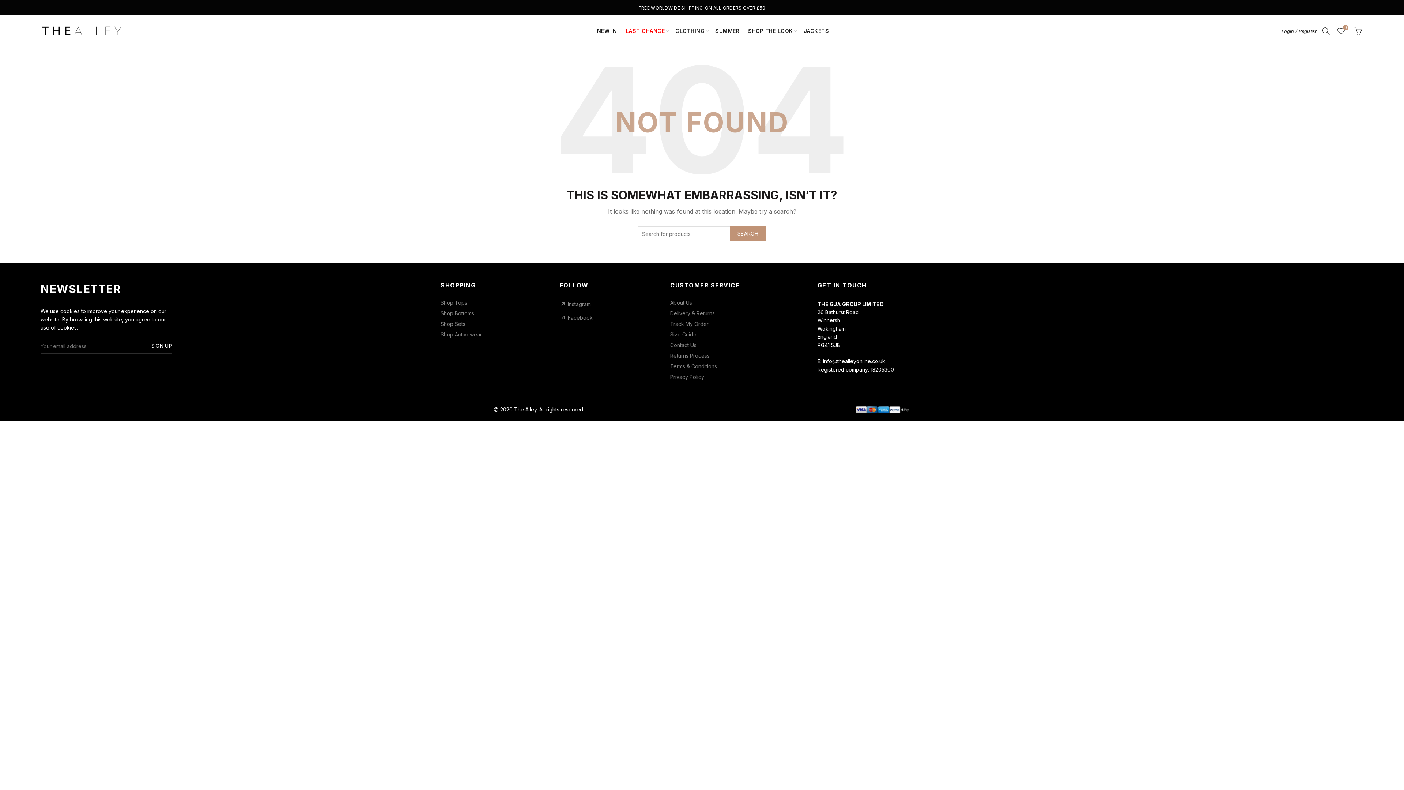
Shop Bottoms (457, 313)
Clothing (690, 31)
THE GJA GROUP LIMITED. (616, 409)
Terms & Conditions (693, 366)
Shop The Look (770, 31)
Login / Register (1299, 31)
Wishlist (1345, 28)
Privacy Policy (687, 377)
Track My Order (689, 324)
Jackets (816, 31)
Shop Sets (453, 324)
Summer (727, 31)
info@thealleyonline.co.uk (854, 361)
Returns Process (690, 355)
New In (607, 31)
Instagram (579, 304)
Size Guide (683, 334)
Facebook (580, 318)
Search (747, 233)
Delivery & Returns (692, 313)
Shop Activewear (461, 334)
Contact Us (683, 345)
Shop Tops (454, 302)
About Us (681, 302)
